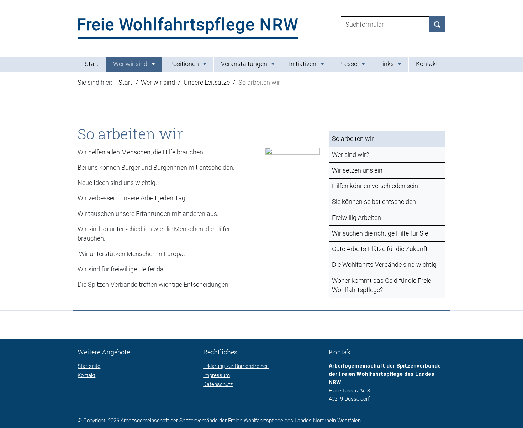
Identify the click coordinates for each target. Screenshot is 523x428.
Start (92, 64)
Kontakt (427, 64)
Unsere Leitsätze (207, 82)
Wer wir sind (158, 82)
